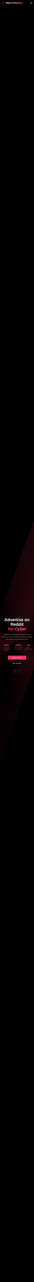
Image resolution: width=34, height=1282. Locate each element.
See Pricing (17, 663)
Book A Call (17, 657)
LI (14, 671)
